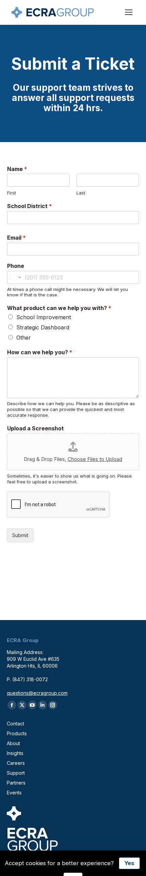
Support (16, 773)
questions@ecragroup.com (37, 693)
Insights (15, 753)
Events (14, 792)
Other (23, 337)
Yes (129, 863)
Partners (16, 783)
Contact (15, 723)
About (13, 743)
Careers (16, 763)
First (11, 192)
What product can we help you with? (59, 308)
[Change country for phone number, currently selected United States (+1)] (14, 277)
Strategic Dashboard (42, 327)
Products (17, 733)
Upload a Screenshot (35, 428)
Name (17, 169)
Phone (15, 265)
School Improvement (43, 317)
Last (80, 192)
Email (16, 237)
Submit (20, 535)
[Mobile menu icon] (129, 12)
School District (29, 206)
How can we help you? (39, 352)
